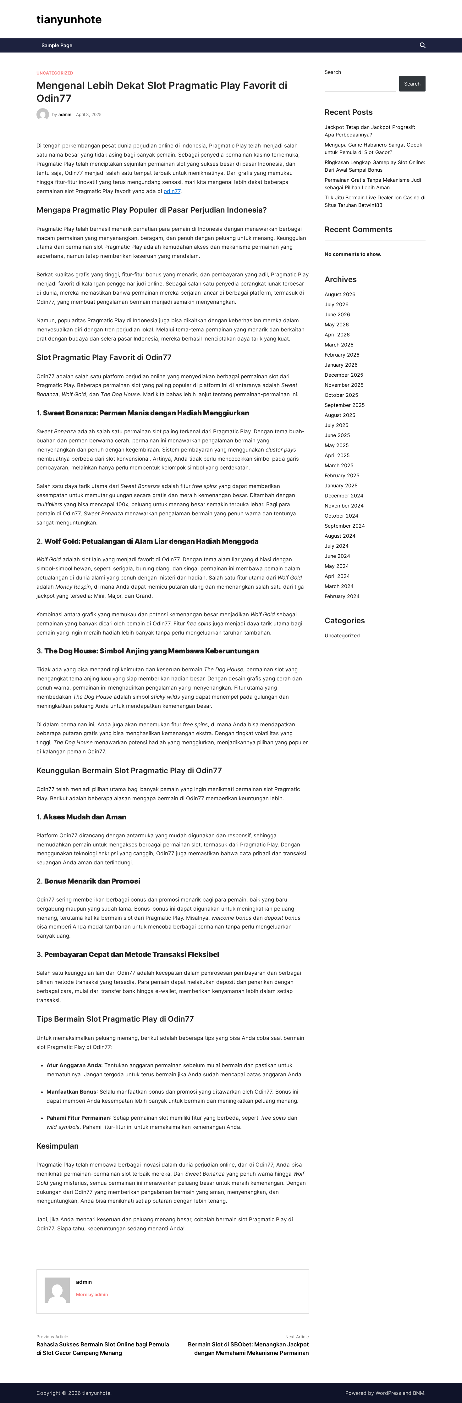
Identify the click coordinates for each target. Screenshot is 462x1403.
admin (64, 114)
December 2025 (344, 375)
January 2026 (341, 365)
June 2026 (337, 314)
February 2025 (342, 475)
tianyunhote (69, 19)
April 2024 (337, 576)
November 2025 (344, 385)
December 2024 (344, 495)
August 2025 (340, 415)
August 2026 (340, 294)
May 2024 (337, 566)
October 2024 (341, 516)
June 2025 (337, 435)
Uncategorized (54, 72)
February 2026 (342, 355)
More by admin (92, 1294)
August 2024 (340, 536)
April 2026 (337, 334)
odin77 (172, 191)
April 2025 (337, 455)
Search (333, 72)
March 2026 (339, 344)
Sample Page (56, 45)
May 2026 (337, 324)
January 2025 (341, 485)
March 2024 (339, 586)
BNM (418, 1393)
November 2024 (344, 505)
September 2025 (345, 405)
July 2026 (337, 304)
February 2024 (342, 596)
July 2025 (337, 425)
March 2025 (339, 465)
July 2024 (337, 546)
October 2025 (341, 395)
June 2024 (337, 556)
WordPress (388, 1393)
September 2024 (345, 526)
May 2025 (337, 445)
